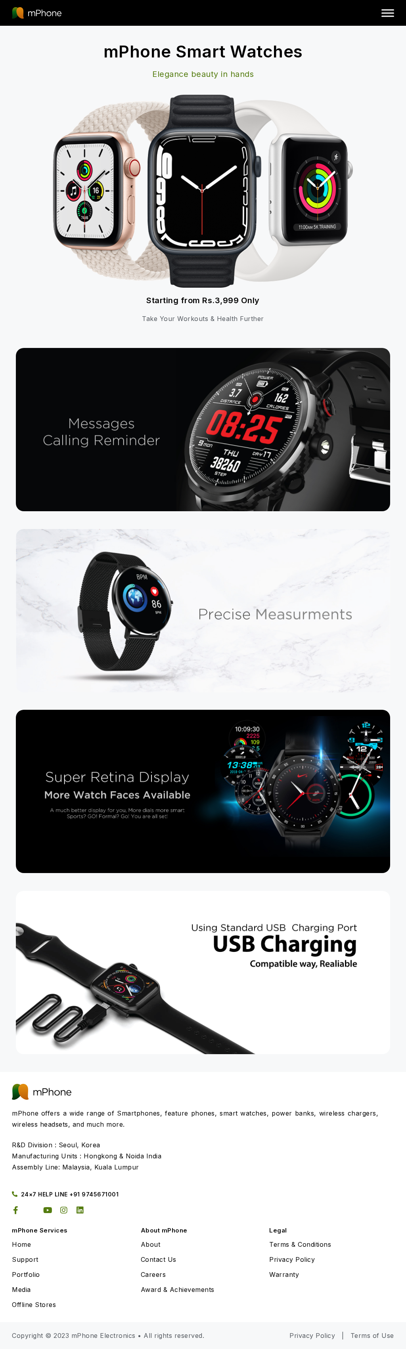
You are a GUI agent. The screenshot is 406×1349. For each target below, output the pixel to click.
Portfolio (26, 1274)
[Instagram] (64, 1210)
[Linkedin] (80, 1210)
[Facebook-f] (16, 1210)
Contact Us (158, 1259)
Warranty (284, 1274)
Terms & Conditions (300, 1244)
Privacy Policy (292, 1259)
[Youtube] (48, 1210)
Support (25, 1259)
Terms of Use (372, 1335)
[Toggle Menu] (387, 13)
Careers (153, 1274)
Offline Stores (34, 1305)
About (151, 1244)
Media (21, 1290)
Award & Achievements (177, 1290)
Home (21, 1244)
